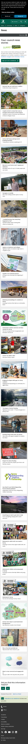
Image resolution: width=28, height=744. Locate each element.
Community (9, 25)
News (16, 25)
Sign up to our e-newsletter (9, 60)
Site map (3, 728)
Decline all (7, 16)
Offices (5, 710)
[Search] (21, 21)
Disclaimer (3, 714)
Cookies (3, 719)
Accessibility (4, 721)
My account (15, 21)
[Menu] (25, 21)
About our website (5, 724)
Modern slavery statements (7, 726)
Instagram (9, 56)
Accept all (20, 16)
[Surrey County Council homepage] (3, 21)
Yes (3, 688)
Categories (22, 25)
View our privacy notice (8, 12)
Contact (5, 706)
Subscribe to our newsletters (12, 698)
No (8, 688)
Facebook (3, 56)
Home (2, 25)
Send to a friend (17, 694)
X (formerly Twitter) (19, 56)
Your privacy (4, 717)
